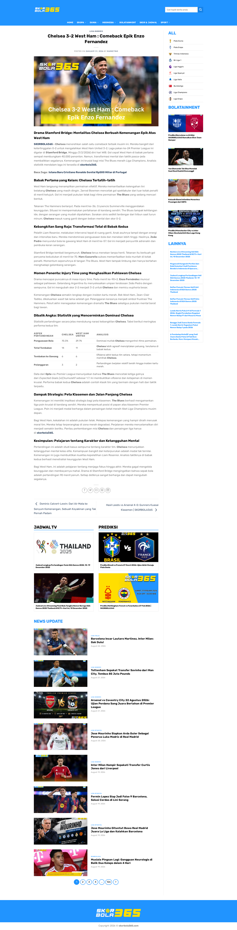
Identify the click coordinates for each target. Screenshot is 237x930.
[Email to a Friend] (96, 490)
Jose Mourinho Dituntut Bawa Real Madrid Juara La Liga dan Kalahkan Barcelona (119, 830)
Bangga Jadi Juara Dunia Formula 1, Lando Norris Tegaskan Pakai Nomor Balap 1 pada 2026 (185, 325)
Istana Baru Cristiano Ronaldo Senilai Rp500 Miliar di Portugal (88, 172)
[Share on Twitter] (90, 490)
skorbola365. (88, 164)
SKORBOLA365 (43, 144)
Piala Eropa (178, 47)
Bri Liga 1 (177, 60)
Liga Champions (180, 92)
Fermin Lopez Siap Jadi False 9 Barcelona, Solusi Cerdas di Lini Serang (119, 798)
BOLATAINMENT (127, 22)
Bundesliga (178, 86)
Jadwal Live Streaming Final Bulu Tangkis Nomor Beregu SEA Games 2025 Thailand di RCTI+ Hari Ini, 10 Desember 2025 (63, 607)
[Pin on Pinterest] (102, 490)
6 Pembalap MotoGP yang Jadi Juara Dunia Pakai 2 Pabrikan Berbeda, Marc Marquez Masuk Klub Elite (184, 336)
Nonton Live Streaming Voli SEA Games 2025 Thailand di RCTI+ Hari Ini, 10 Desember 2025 (185, 254)
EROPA (80, 22)
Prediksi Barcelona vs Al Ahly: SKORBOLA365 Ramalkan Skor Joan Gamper (184, 137)
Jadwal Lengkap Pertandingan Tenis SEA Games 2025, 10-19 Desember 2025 (63, 566)
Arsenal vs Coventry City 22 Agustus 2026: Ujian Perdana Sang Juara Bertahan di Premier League (122, 704)
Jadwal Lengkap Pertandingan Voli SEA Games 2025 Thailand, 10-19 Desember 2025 (185, 277)
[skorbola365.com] (47, 10)
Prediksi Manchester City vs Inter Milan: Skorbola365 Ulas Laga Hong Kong (184, 233)
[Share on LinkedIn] (108, 490)
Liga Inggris (96, 31)
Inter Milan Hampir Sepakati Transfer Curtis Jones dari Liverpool (120, 766)
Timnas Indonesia (180, 54)
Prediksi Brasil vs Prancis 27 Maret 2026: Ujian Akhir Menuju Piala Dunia (127, 566)
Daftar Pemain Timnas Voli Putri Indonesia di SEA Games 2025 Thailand (184, 289)
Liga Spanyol (178, 73)
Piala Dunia (178, 41)
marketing (112, 51)
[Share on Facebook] (84, 490)
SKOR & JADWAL (148, 22)
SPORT (164, 22)
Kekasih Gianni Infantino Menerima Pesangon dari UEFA (184, 200)
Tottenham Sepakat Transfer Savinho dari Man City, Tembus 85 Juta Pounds (122, 672)
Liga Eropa (178, 99)
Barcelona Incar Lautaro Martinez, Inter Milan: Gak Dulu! (122, 640)
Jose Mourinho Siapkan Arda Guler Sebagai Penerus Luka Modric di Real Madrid (120, 735)
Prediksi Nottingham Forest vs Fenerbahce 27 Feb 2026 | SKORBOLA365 (125, 607)
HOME (70, 22)
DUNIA (93, 22)
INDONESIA (108, 22)
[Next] (115, 882)
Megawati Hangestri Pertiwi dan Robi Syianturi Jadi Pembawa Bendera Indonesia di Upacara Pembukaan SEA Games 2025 (184, 266)
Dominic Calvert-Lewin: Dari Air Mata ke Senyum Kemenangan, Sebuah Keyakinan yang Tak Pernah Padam (65, 508)
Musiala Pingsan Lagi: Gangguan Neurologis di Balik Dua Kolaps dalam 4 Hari (121, 861)
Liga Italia (177, 80)
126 (109, 881)
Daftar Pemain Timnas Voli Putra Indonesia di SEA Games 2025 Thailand (184, 301)
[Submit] (200, 9)
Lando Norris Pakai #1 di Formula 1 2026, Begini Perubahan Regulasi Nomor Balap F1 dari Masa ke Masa (185, 313)
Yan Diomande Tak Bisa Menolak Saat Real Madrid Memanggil (182, 169)
